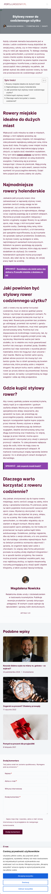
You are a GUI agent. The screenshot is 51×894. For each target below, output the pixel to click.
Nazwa (8, 773)
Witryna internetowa (13, 789)
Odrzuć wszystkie (25, 889)
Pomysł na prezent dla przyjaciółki (19, 743)
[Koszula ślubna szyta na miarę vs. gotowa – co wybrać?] (25, 649)
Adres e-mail (11, 781)
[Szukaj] (47, 4)
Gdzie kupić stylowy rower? (17, 95)
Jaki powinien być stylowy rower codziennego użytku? (25, 91)
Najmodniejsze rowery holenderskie (21, 87)
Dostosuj (25, 882)
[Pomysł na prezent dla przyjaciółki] (25, 727)
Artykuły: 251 (25, 613)
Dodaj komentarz (12, 797)
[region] (25, 870)
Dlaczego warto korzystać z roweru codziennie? (20, 99)
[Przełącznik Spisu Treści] (42, 80)
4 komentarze (28, 672)
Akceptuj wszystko (25, 876)
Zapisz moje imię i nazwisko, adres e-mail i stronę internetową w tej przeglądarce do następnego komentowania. (23, 822)
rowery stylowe (24, 155)
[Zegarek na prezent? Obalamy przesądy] (25, 689)
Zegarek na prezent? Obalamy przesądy (21, 706)
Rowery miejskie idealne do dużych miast (23, 84)
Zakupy (45, 26)
